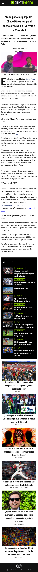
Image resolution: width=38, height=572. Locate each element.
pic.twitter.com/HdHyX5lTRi (12, 205)
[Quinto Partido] (24, 2)
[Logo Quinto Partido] (12, 2)
